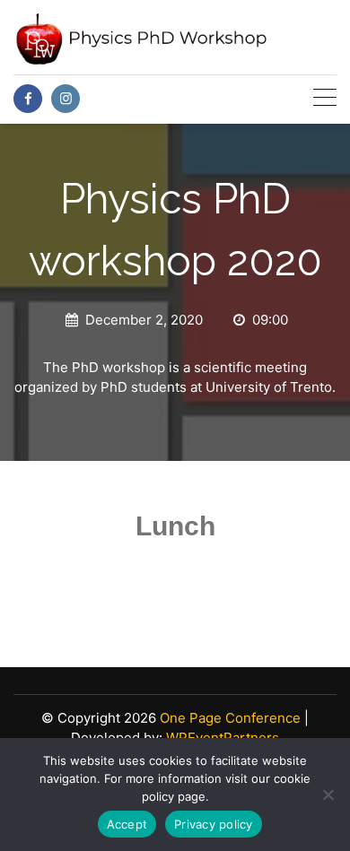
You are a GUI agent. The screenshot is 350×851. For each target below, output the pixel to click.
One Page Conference (230, 717)
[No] (328, 794)
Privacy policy (213, 824)
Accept (127, 824)
